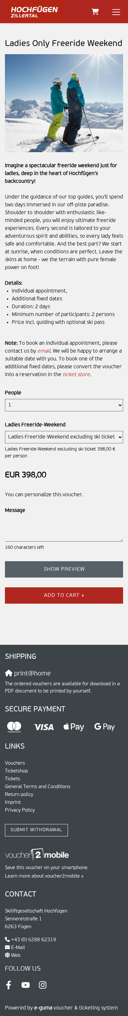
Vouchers (15, 763)
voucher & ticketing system (76, 1008)
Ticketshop (16, 771)
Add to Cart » (64, 595)
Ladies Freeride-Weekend (35, 425)
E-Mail (18, 947)
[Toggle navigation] (116, 12)
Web (15, 955)
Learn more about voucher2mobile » (44, 876)
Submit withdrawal (36, 830)
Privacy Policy (20, 810)
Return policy (19, 794)
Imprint (13, 802)
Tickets (12, 778)
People (13, 393)
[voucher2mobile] (38, 854)
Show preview (64, 569)
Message (15, 510)
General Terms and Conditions (37, 786)
